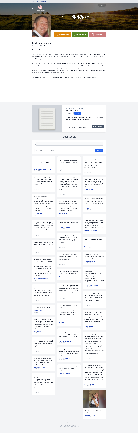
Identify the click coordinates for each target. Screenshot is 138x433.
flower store (71, 88)
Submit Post (99, 150)
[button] (94, 399)
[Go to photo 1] (93, 406)
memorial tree (49, 88)
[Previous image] (84, 399)
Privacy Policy (65, 426)
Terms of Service (73, 426)
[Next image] (104, 399)
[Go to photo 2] (94, 406)
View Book (69, 113)
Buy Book (78, 113)
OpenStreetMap (70, 429)
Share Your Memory (98, 126)
